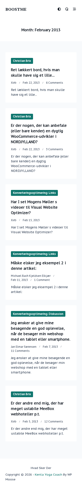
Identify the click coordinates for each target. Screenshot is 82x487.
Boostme (15, 9)
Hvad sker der (41, 468)
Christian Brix (22, 60)
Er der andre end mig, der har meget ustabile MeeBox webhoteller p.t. (37, 408)
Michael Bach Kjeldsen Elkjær (31, 275)
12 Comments (53, 421)
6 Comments (54, 82)
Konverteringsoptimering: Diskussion (38, 314)
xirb (13, 82)
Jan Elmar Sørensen (23, 346)
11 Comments (20, 350)
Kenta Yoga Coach (48, 474)
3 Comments (54, 149)
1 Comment (42, 280)
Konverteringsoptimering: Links (34, 192)
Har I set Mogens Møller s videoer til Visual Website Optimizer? (34, 207)
